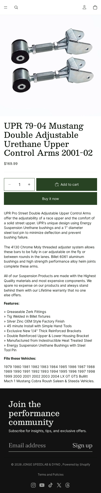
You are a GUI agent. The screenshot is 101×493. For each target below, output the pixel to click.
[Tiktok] (50, 485)
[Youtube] (42, 485)
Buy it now (50, 199)
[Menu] (5, 7)
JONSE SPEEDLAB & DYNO (41, 464)
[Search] (16, 7)
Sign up (82, 445)
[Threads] (68, 485)
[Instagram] (33, 485)
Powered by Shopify (76, 464)
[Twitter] (59, 485)
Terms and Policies (50, 474)
